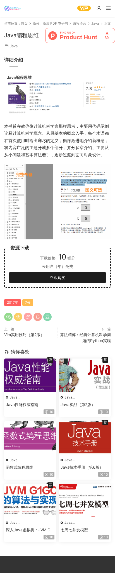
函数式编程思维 (19, 467)
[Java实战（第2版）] (85, 375)
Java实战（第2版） (78, 404)
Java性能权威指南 (22, 404)
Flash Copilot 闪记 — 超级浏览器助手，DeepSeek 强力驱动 (12, 8)
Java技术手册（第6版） (82, 467)
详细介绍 (13, 60)
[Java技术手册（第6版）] (85, 438)
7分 (27, 302)
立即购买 (57, 277)
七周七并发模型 (74, 529)
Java (14, 46)
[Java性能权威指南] (30, 375)
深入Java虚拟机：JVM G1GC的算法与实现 (29, 530)
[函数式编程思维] (30, 438)
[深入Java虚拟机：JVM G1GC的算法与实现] (30, 500)
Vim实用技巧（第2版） (24, 334)
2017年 (12, 302)
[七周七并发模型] (85, 500)
